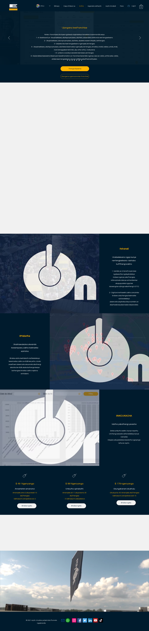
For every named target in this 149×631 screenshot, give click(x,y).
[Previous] (9, 38)
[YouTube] (95, 620)
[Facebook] (79, 620)
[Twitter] (85, 620)
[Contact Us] (63, 620)
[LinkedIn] (90, 620)
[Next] (140, 38)
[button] (141, 6)
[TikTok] (101, 620)
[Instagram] (74, 620)
